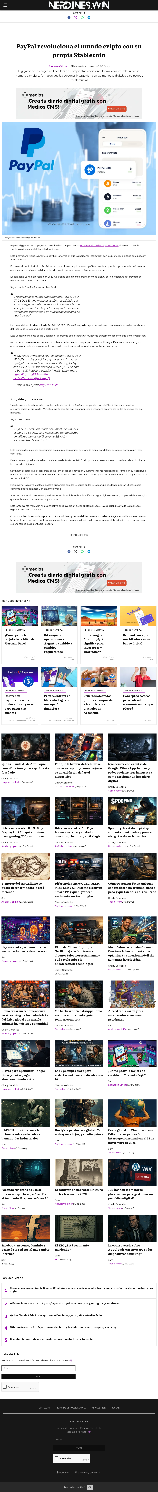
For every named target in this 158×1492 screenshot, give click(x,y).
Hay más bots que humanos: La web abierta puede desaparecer (24, 949)
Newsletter (99, 1408)
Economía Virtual (58, 66)
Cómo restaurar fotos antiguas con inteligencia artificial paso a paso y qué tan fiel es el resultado (132, 887)
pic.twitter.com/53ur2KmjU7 (31, 378)
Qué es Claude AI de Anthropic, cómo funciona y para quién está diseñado (25, 768)
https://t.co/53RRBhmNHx (30, 374)
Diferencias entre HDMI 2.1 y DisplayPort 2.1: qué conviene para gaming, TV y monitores (23, 832)
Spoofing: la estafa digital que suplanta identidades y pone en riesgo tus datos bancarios (131, 832)
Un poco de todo (10, 782)
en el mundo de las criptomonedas (99, 245)
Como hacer (115, 790)
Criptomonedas (79, 535)
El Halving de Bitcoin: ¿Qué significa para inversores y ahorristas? (94, 643)
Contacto (44, 1408)
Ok (89, 1487)
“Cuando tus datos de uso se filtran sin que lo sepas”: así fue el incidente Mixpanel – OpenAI (24, 1193)
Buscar (115, 1408)
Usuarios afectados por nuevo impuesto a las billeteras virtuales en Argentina (98, 704)
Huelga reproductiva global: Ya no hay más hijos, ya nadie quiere (79, 1132)
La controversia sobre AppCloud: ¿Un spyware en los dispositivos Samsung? (130, 1249)
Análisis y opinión (10, 846)
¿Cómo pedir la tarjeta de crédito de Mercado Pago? (19, 639)
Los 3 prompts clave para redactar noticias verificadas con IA (79, 1075)
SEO (57, 1259)
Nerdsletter (11, 1353)
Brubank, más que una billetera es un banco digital (136, 639)
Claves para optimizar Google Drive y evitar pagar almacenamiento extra (23, 1075)
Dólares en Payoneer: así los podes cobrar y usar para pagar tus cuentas (19, 704)
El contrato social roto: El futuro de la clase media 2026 (79, 1191)
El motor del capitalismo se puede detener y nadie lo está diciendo (22, 887)
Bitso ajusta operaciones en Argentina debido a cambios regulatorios (58, 643)
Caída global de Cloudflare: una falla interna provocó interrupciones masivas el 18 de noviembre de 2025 (131, 1136)
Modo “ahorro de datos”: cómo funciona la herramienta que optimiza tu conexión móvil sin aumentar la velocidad (131, 953)
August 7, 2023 (48, 385)
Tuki (38, 1376)
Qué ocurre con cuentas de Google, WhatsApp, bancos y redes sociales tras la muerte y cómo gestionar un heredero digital (130, 772)
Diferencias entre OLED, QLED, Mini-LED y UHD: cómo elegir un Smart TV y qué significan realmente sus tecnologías (78, 889)
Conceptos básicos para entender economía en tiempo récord (138, 702)
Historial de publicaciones (71, 1408)
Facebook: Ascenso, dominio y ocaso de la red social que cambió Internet (25, 1249)
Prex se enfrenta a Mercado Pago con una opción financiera (57, 702)
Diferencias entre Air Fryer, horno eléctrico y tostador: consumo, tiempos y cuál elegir (77, 832)
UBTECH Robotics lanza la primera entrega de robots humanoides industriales (20, 1134)
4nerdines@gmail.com (89, 1472)
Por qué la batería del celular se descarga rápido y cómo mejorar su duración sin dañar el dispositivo (79, 770)
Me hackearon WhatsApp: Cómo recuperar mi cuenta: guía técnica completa (78, 1015)
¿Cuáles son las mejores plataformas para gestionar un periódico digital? (130, 1193)
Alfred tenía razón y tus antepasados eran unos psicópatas (125, 1015)
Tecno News (115, 901)
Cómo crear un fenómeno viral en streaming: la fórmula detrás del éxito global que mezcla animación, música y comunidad (24, 1017)
